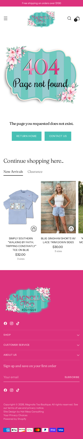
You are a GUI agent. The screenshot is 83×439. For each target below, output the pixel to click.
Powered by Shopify (14, 418)
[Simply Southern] (20, 207)
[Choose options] (33, 228)
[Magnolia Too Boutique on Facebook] (5, 323)
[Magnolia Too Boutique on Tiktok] (18, 323)
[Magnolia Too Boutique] (41, 18)
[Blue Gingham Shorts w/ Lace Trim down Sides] (58, 207)
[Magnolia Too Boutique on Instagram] (12, 323)
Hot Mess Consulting (32, 411)
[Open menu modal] (5, 18)
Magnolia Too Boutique (38, 404)
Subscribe (72, 377)
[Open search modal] (69, 18)
